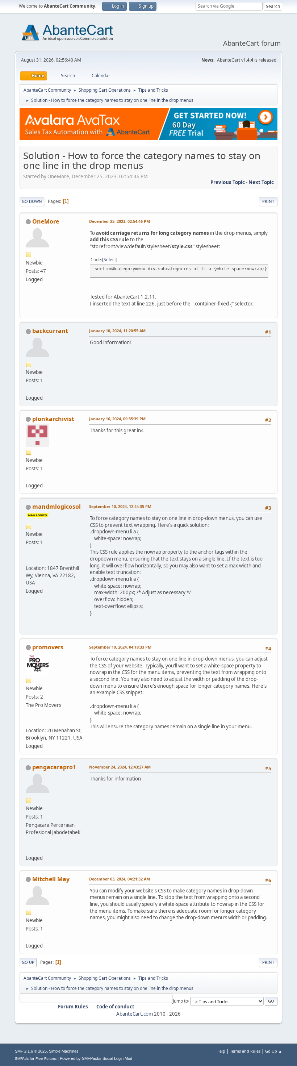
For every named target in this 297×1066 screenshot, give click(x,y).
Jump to (180, 1001)
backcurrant (50, 331)
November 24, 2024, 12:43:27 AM (120, 767)
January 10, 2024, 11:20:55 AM (117, 330)
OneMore (45, 221)
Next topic (261, 182)
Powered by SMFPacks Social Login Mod (96, 1058)
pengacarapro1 (54, 767)
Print (268, 201)
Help (221, 1051)
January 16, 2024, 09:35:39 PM (117, 418)
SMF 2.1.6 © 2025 (31, 1051)
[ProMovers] (29, 722)
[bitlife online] (29, 937)
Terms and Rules (245, 1051)
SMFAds (22, 1059)
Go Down (32, 201)
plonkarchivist (53, 419)
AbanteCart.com (134, 1014)
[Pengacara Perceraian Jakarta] (29, 849)
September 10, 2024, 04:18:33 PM (120, 647)
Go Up (28, 962)
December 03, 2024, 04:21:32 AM (119, 879)
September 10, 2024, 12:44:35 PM (120, 506)
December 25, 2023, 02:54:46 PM (119, 221)
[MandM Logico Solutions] (29, 559)
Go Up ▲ (273, 1051)
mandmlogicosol (56, 507)
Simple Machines (64, 1051)
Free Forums (46, 1059)
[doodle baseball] (29, 477)
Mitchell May (51, 879)
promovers (47, 647)
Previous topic (227, 182)
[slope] (29, 389)
